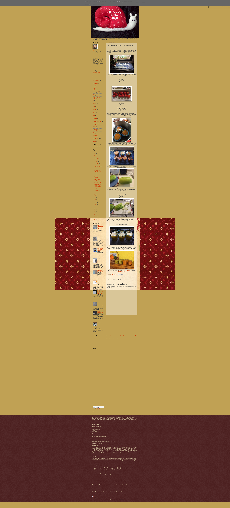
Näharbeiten (95, 118)
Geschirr (94, 98)
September (97, 163)
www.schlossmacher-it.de (97, 146)
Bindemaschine (95, 83)
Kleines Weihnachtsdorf (100, 312)
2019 (95, 153)
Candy (94, 86)
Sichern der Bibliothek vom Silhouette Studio (100, 260)
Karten (94, 106)
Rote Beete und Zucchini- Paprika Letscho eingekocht (98, 174)
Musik (94, 117)
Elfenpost (94, 92)
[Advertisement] (121, 325)
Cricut (94, 89)
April (95, 202)
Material (94, 112)
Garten (94, 95)
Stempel (94, 127)
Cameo (94, 85)
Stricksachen (95, 129)
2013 (95, 213)
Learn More (138, 2)
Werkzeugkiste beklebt (98, 166)
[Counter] (94, 496)
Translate (100, 408)
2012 (95, 214)
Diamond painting (96, 91)
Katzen (94, 107)
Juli (95, 197)
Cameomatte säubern (99, 302)
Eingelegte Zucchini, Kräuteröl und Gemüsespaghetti (98, 185)
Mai (95, 201)
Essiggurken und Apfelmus (97, 188)
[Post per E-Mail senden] (108, 275)
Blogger (121, 499)
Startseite (122, 335)
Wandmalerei (95, 136)
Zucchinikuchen (97, 190)
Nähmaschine (95, 120)
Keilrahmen (94, 109)
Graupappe (94, 103)
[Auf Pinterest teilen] (122, 274)
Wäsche (94, 139)
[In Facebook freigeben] (121, 274)
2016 (95, 208)
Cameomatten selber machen (100, 271)
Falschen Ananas (121, 271)
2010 (95, 218)
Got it (143, 2)
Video (94, 132)
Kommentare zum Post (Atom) (115, 338)
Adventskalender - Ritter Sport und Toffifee (100, 249)
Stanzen (94, 126)
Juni (95, 199)
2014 (95, 211)
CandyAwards (95, 88)
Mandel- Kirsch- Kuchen (98, 182)
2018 (95, 155)
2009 (95, 219)
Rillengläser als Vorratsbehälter (97, 171)
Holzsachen (95, 104)
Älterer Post (134, 335)
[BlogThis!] (119, 274)
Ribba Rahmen (95, 123)
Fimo (93, 94)
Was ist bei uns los (96, 138)
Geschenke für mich (96, 97)
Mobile (94, 115)
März (96, 204)
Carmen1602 (96, 50)
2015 (95, 209)
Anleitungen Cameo (96, 80)
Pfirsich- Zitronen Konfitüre (97, 177)
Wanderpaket (95, 135)
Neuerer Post (109, 335)
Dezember (96, 158)
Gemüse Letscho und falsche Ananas (98, 192)
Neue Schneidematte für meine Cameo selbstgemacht (100, 227)
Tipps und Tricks (95, 130)
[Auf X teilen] (120, 274)
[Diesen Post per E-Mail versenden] (118, 274)
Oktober (96, 161)
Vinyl (93, 133)
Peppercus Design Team (97, 121)
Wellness (94, 141)
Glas (93, 100)
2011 (95, 216)
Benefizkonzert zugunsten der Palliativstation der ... (98, 180)
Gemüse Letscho (128, 270)
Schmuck (94, 124)
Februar (96, 206)
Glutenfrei (94, 101)
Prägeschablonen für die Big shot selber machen (100, 238)
